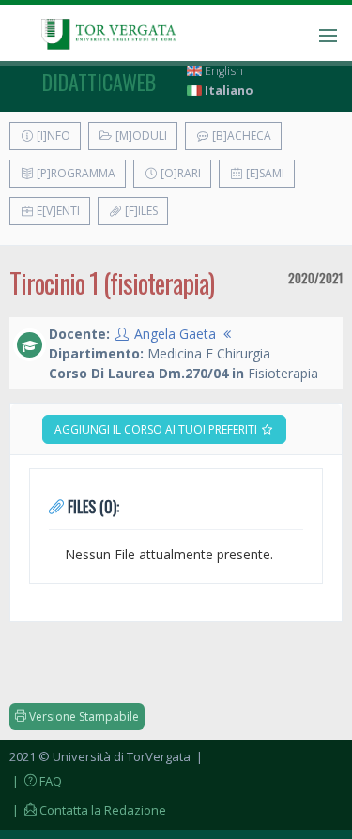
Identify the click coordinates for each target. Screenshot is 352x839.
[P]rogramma (74, 173)
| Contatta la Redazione (87, 809)
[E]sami (263, 173)
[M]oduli (140, 136)
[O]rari (179, 173)
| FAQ (35, 780)
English (222, 71)
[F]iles (140, 211)
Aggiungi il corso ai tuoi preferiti (157, 429)
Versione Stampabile (82, 717)
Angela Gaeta (175, 334)
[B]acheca (240, 136)
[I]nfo (52, 136)
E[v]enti (57, 211)
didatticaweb (99, 82)
